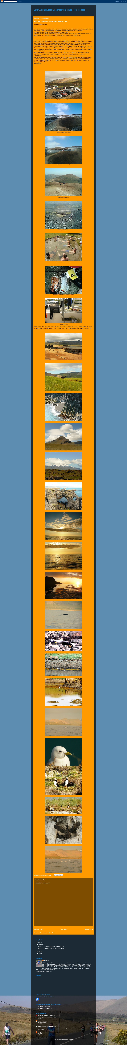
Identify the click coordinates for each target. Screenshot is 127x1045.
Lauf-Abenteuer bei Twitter (43, 1006)
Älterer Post (89, 929)
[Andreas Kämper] (37, 1000)
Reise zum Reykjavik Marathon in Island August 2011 (51, 946)
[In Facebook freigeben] (60, 875)
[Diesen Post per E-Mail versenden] (55, 875)
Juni (40, 953)
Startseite (64, 929)
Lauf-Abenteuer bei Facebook (44, 1008)
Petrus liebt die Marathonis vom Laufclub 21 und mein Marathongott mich (54, 1028)
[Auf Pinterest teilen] (62, 875)
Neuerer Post (38, 929)
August (40, 944)
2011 (38, 942)
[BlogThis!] (57, 875)
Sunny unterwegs (42, 1032)
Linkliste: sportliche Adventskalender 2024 (47, 1017)
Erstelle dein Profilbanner (49, 996)
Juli (40, 951)
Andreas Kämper (39, 996)
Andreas (46, 960)
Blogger (71, 1039)
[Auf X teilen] (59, 875)
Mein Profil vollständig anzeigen (44, 971)
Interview (40, 1033)
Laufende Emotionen (42, 1022)
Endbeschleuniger (42, 1021)
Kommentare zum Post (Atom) (47, 932)
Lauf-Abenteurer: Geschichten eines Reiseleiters (59, 10)
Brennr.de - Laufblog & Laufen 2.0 (46, 1015)
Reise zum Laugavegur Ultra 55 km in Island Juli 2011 (52, 948)
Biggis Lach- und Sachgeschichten (47, 1026)
